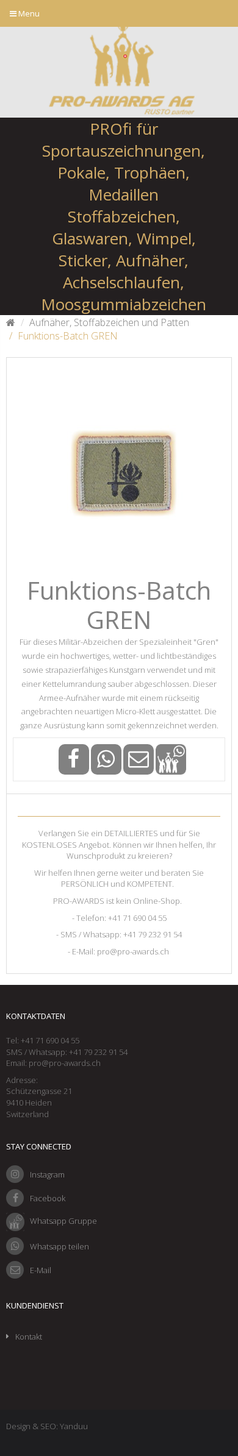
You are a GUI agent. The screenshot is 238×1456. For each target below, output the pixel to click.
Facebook (47, 1198)
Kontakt (28, 1336)
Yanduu (74, 1426)
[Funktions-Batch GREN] (119, 470)
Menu (28, 13)
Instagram (47, 1174)
